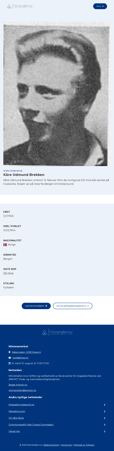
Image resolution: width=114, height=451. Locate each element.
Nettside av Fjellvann (84, 445)
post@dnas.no (20, 357)
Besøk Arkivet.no (18, 385)
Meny (98, 6)
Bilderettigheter (51, 445)
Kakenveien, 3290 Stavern (26, 352)
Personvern (66, 445)
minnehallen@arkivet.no (22, 390)
